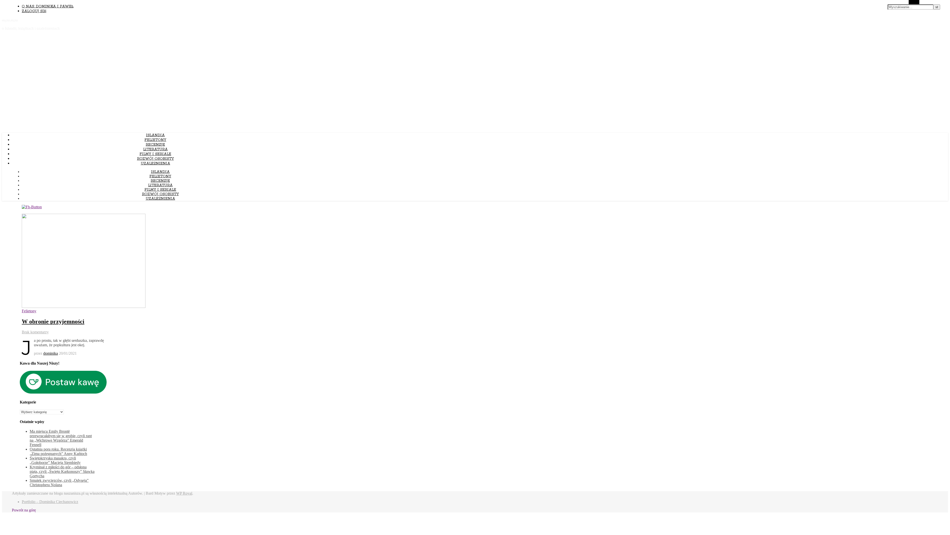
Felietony (155, 140)
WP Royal (184, 493)
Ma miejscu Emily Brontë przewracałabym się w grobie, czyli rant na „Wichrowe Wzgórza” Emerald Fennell (61, 438)
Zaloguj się (34, 11)
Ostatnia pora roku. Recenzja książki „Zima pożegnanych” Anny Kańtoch (58, 451)
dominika (50, 353)
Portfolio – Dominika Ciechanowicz (50, 502)
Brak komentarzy (35, 332)
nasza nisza (10, 19)
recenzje (155, 144)
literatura (155, 149)
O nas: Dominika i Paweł (47, 6)
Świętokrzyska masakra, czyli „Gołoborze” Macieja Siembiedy (55, 460)
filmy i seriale (155, 154)
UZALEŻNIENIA (155, 163)
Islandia (155, 135)
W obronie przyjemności (53, 321)
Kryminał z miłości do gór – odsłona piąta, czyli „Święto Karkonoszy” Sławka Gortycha (62, 471)
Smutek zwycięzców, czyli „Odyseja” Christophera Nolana (59, 482)
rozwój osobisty (155, 159)
